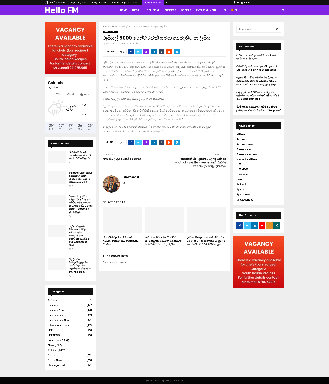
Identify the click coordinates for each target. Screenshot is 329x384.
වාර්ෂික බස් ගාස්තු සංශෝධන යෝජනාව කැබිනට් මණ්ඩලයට (80, 155)
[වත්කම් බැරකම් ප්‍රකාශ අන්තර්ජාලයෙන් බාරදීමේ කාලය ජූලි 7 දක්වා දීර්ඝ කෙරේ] (57, 177)
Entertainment (206, 10)
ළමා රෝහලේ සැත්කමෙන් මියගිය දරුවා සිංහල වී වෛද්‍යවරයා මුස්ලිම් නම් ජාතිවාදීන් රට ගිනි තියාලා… (206, 241)
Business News (56, 310)
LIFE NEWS (54, 335)
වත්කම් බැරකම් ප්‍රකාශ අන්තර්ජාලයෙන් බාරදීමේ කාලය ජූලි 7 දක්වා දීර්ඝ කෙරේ (80, 177)
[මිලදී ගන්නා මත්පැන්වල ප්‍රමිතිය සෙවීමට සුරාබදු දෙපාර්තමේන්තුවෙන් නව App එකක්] (57, 264)
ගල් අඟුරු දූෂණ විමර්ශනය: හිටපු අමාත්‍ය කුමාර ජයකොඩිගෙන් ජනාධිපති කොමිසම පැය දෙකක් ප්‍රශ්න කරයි (79, 235)
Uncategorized (56, 365)
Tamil (134, 2)
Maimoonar (111, 43)
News (135, 10)
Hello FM (62, 10)
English (125, 2)
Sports (186, 10)
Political (153, 10)
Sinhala (115, 2)
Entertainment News (59, 320)
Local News (54, 340)
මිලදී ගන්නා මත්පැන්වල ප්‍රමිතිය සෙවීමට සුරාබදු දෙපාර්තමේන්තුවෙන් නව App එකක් (80, 265)
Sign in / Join (100, 2)
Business (170, 10)
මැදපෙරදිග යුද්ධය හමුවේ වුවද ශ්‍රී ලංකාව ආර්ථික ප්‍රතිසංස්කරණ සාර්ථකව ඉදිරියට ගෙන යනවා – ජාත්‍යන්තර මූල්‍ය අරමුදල (81, 204)
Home (123, 10)
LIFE (224, 10)
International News (58, 325)
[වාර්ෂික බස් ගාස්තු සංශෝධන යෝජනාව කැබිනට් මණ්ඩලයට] (57, 157)
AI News (52, 300)
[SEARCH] (277, 29)
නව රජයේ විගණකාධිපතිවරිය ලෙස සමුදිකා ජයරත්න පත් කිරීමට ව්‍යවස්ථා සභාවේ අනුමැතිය (163, 241)
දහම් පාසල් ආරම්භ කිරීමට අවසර (122, 158)
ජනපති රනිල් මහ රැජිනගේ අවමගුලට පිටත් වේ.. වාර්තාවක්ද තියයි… (120, 241)
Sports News (55, 360)
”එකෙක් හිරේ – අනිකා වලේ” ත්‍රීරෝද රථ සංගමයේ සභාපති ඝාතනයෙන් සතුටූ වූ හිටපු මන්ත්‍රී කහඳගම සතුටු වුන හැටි (200, 162)
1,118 (141, 43)
